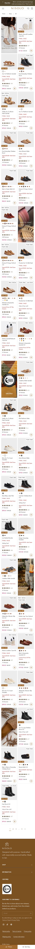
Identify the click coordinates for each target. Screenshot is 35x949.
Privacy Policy (16, 920)
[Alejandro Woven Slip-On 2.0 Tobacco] (26, 678)
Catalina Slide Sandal (25, 380)
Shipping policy (6, 936)
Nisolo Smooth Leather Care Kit (26, 35)
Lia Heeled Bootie (7, 538)
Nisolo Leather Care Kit (9, 650)
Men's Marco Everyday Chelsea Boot (9, 768)
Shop (10, 13)
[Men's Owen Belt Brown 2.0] (9, 177)
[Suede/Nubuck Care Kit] (9, 329)
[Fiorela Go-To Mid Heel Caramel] (26, 289)
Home (3, 13)
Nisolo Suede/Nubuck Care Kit (8, 339)
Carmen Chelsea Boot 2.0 (25, 496)
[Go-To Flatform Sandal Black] (26, 99)
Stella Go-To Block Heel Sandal (7, 112)
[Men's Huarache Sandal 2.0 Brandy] (26, 641)
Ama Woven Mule (24, 151)
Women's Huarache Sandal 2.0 (8, 303)
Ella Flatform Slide (24, 418)
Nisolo (8, 944)
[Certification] (7, 889)
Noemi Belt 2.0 (23, 767)
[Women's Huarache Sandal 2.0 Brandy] (26, 329)
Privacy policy (27, 931)
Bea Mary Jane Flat (8, 496)
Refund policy (6, 931)
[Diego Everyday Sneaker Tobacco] (26, 526)
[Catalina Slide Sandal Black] (9, 566)
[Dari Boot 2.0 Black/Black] (9, 792)
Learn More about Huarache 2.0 (26, 238)
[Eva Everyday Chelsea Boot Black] (26, 62)
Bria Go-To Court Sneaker (7, 459)
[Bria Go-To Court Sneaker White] (9, 446)
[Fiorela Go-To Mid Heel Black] (26, 251)
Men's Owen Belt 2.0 (8, 189)
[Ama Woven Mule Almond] (26, 139)
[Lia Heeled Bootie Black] (9, 526)
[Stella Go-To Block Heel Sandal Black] (9, 406)
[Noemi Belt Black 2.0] (26, 755)
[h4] (9, 35)
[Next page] (25, 829)
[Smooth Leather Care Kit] (26, 25)
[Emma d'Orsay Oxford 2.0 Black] (26, 177)
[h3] (26, 224)
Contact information (18, 936)
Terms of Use (6, 920)
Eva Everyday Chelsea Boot (25, 74)
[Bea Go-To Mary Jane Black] (9, 484)
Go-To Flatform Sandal (9, 74)
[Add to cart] (31, 50)
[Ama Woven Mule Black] (26, 446)
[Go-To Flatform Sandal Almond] (9, 62)
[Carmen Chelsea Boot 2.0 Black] (26, 484)
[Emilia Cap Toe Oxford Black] (26, 604)
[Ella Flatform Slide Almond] (26, 406)
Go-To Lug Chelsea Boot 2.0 (25, 728)
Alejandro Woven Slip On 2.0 (8, 617)
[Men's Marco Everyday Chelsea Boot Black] (9, 755)
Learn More (9, 393)
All (16, 13)
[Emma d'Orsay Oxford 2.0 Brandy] (9, 214)
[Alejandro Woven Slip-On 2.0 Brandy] (9, 604)
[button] (3, 8)
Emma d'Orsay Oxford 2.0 (25, 190)
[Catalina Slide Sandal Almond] (26, 368)
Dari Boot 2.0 (6, 804)
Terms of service (16, 931)
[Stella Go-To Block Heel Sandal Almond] (9, 99)
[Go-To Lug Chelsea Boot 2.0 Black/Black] (26, 715)
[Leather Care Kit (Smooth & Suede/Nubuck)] (9, 641)
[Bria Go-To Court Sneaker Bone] (9, 678)
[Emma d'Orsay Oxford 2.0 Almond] (9, 251)
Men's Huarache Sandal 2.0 (23, 654)
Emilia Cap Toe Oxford (26, 616)
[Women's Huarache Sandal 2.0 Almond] (9, 289)
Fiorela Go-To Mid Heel (26, 263)
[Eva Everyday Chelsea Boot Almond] (9, 139)
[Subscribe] (30, 913)
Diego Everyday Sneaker (23, 539)
